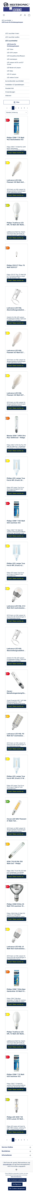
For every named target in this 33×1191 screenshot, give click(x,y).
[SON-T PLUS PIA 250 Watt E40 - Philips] (16, 850)
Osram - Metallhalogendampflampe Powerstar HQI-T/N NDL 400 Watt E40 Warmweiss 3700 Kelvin (16, 692)
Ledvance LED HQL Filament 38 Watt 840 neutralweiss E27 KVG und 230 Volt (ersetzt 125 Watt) (15, 181)
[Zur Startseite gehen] (16, 7)
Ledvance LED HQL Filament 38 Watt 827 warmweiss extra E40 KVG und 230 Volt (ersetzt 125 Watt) (15, 394)
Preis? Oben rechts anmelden (17, 153)
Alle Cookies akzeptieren (17, 1188)
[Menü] (4, 15)
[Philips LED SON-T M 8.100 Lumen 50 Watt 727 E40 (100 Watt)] (16, 1106)
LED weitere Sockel (12, 77)
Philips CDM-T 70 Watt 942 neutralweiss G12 (15, 138)
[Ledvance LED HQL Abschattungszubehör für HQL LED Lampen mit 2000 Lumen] (16, 297)
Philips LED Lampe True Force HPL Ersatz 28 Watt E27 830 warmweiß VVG (16, 479)
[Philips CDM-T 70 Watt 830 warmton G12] (16, 1063)
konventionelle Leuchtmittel (14, 81)
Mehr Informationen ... (16, 1176)
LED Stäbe (10, 71)
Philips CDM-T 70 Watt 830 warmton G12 (15, 1075)
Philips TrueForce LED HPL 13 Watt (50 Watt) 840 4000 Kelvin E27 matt (15, 1033)
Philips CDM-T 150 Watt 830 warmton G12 (16, 522)
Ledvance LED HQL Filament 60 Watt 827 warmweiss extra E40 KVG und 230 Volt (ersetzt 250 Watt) (15, 351)
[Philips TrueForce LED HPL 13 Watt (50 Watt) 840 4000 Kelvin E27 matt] (16, 1021)
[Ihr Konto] (25, 15)
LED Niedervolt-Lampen (14, 67)
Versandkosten (7, 1164)
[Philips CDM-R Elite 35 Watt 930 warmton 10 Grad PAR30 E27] (16, 893)
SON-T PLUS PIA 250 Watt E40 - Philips (15, 862)
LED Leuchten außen (12, 37)
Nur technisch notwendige (17, 1180)
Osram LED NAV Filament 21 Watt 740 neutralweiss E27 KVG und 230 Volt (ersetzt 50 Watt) (16, 820)
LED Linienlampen (12, 59)
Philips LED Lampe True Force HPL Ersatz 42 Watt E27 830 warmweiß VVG (16, 564)
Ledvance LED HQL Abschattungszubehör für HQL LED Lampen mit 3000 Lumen (16, 650)
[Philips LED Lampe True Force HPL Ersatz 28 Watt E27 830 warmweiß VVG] (16, 467)
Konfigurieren (17, 1184)
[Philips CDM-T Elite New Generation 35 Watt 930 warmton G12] (16, 978)
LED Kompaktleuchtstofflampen (16, 56)
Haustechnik (9, 88)
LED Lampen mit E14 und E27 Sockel (15, 63)
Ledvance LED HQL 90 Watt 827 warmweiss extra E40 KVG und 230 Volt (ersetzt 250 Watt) (16, 735)
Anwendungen (10, 92)
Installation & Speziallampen (14, 85)
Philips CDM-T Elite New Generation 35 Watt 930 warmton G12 (16, 990)
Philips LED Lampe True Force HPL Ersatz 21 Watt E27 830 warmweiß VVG (16, 777)
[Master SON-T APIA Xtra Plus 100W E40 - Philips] (16, 424)
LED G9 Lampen (11, 74)
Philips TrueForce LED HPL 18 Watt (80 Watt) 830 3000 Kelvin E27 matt (15, 224)
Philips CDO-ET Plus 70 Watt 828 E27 (16, 266)
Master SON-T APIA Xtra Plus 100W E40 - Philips (16, 437)
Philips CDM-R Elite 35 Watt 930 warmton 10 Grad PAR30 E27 (15, 905)
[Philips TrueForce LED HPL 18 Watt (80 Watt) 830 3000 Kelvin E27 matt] (16, 211)
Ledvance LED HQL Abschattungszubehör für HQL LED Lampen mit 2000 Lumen (16, 309)
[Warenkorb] (29, 15)
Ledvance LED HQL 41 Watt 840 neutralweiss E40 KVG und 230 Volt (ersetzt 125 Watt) (15, 948)
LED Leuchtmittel (11, 41)
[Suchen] (21, 15)
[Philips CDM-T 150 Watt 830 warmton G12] (16, 510)
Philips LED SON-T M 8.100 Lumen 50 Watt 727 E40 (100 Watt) (15, 1118)
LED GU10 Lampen (12, 52)
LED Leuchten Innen (12, 33)
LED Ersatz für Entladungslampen (13, 45)
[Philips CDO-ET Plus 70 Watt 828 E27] (16, 254)
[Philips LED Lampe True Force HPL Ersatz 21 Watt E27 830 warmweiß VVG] (16, 765)
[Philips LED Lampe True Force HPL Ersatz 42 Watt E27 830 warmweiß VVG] (16, 552)
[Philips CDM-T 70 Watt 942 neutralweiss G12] (16, 126)
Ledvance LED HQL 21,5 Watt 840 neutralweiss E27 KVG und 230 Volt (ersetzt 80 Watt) (16, 607)
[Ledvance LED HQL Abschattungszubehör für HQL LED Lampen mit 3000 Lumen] (16, 637)
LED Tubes (10, 49)
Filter (17, 102)
